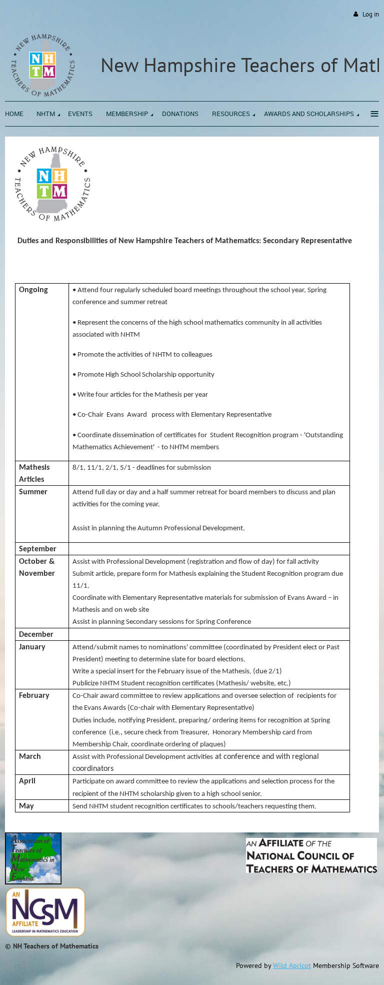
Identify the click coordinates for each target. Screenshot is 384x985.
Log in (370, 14)
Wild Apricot (292, 965)
